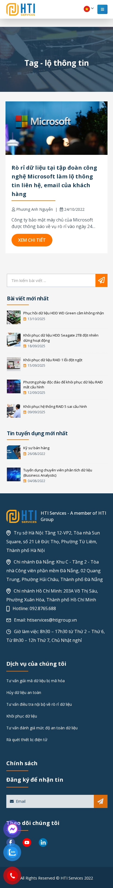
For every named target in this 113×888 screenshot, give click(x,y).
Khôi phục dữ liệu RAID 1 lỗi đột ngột (52, 359)
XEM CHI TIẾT (32, 240)
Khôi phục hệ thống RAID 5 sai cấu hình (55, 406)
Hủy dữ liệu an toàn (23, 692)
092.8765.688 (43, 608)
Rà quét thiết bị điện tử (26, 739)
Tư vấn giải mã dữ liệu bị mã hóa (35, 680)
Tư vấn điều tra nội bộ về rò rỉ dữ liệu (39, 704)
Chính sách (22, 763)
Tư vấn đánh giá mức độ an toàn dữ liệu (42, 727)
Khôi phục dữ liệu (21, 716)
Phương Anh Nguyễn (34, 209)
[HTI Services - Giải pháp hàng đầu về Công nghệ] (20, 9)
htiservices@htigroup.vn (52, 620)
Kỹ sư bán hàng (36, 447)
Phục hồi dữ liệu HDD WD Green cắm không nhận (63, 313)
